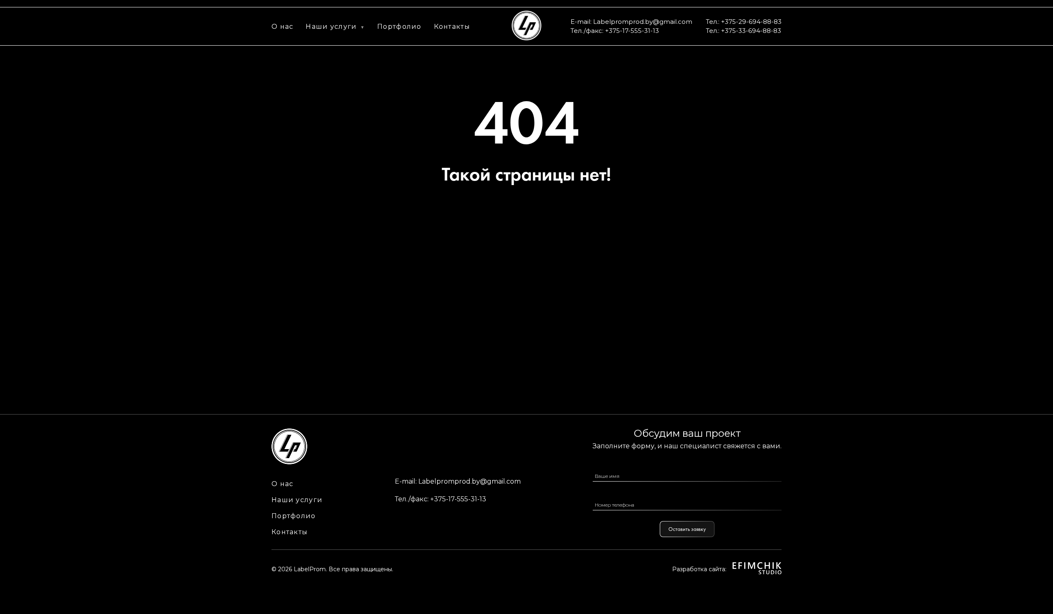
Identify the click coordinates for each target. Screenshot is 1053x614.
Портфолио (399, 26)
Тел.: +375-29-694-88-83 (744, 21)
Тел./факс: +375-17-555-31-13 (615, 31)
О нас (282, 26)
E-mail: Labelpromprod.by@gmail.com (631, 21)
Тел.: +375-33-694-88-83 (743, 31)
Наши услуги (331, 26)
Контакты (452, 26)
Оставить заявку (687, 529)
